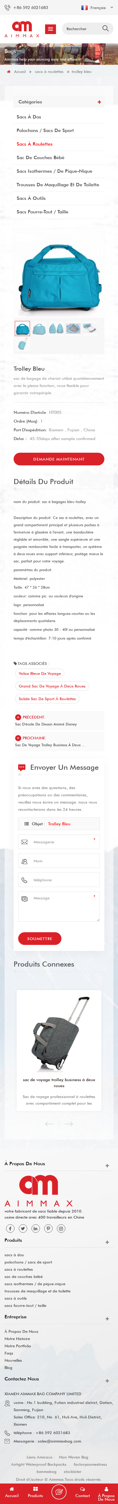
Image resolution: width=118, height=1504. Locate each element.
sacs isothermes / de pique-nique (54, 171)
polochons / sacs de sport (45, 130)
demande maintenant (59, 459)
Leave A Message (59, 1491)
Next (68, 1124)
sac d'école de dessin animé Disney (46, 724)
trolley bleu (59, 823)
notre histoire (17, 1338)
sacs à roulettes (49, 71)
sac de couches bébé (40, 157)
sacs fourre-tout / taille (42, 212)
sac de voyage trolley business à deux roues (50, 745)
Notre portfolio (18, 1345)
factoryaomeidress (90, 1464)
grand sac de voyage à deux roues (52, 686)
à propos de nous (21, 1331)
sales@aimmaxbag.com (59, 1441)
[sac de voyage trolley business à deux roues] (59, 1032)
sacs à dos (29, 117)
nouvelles (13, 1360)
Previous (49, 1124)
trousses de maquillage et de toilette (58, 184)
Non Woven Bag (73, 1457)
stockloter (72, 1471)
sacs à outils (31, 198)
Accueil (20, 71)
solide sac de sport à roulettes (47, 698)
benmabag (47, 1471)
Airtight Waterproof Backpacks (39, 1464)
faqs (9, 1353)
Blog (8, 1367)
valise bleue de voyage (40, 673)
